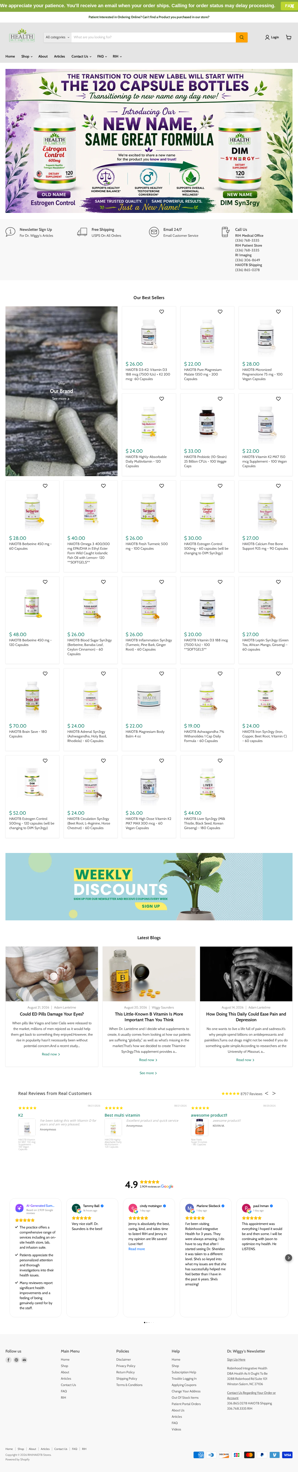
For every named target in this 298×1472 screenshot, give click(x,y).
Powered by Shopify (17, 1459)
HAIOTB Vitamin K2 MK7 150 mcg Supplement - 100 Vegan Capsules (264, 461)
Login (275, 37)
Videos (176, 1429)
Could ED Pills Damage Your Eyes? (52, 1014)
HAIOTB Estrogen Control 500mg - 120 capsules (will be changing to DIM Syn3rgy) (31, 823)
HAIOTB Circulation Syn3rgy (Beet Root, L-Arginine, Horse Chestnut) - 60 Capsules (88, 823)
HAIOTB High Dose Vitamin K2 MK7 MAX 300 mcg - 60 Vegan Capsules (148, 823)
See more (147, 1073)
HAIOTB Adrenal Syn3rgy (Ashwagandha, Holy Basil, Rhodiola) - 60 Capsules (87, 736)
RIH (116, 56)
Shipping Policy (126, 1379)
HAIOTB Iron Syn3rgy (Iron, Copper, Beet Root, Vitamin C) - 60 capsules (264, 736)
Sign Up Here (236, 1359)
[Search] (242, 37)
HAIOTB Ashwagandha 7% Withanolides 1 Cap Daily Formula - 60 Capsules (204, 736)
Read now (50, 1054)
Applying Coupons (184, 1385)
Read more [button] (136, 1249)
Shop (25, 56)
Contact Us (80, 56)
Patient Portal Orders (186, 1404)
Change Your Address (186, 1391)
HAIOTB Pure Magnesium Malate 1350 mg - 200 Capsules (203, 374)
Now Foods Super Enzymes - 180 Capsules (199, 1142)
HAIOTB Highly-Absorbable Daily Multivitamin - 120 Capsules (146, 461)
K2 (20, 1115)
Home (10, 56)
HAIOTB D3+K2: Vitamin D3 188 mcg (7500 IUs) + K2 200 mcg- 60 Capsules (148, 374)
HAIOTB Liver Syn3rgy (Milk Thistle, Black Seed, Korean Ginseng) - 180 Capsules (204, 823)
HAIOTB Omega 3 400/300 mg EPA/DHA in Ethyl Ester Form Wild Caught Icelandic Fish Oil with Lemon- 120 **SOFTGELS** (88, 553)
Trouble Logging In (184, 1379)
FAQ (100, 56)
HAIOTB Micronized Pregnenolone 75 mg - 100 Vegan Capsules (262, 374)
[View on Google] (76, 1208)
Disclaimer (123, 1359)
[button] (9, 1257)
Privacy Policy (125, 1366)
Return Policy (125, 1372)
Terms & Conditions (129, 1385)
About (43, 56)
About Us (178, 1410)
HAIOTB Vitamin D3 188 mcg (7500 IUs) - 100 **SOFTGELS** (206, 644)
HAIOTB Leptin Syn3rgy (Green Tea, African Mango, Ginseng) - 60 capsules (265, 644)
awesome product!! (209, 1115)
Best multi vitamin (122, 1115)
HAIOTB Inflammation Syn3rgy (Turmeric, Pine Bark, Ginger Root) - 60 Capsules (149, 644)
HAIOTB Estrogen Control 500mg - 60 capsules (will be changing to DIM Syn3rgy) (206, 548)
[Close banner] (292, 6)
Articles (59, 56)
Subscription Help (184, 1372)
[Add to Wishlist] (162, 311)
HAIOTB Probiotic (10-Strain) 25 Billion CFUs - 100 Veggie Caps (205, 461)
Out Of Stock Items (185, 1398)
